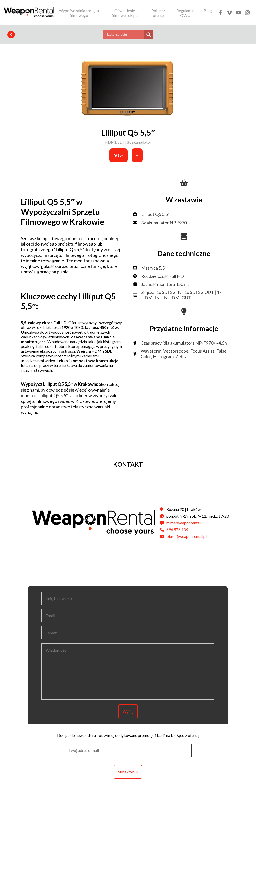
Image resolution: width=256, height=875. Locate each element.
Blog (208, 10)
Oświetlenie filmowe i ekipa (125, 13)
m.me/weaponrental (183, 522)
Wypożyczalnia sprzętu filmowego (79, 13)
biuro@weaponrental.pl (186, 536)
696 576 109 (177, 529)
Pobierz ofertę (158, 13)
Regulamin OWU (185, 13)
